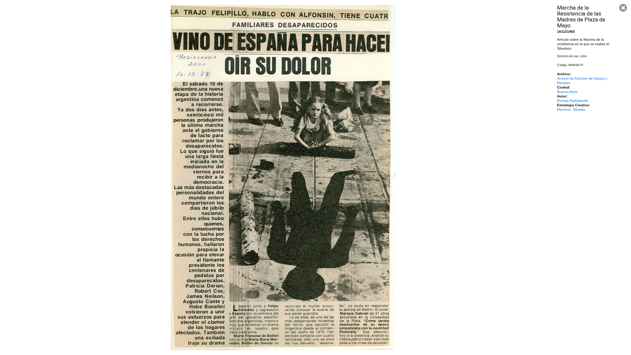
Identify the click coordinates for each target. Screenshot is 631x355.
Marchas (564, 109)
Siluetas (579, 109)
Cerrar (623, 7)
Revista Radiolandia (572, 101)
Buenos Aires (567, 92)
